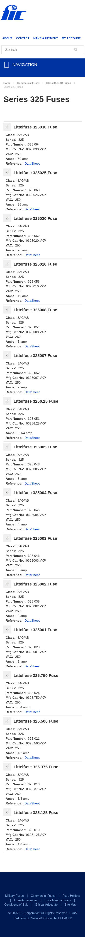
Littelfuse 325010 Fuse (35, 264)
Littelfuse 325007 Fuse (35, 356)
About (7, 38)
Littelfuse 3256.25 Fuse (36, 401)
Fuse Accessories (26, 900)
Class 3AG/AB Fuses (58, 83)
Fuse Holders (71, 895)
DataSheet (32, 163)
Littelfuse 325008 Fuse (35, 310)
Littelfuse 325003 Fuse (35, 538)
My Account (71, 38)
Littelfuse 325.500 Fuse (36, 721)
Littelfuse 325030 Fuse (35, 127)
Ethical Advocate (46, 904)
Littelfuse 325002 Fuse (35, 584)
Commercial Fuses (28, 83)
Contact (22, 38)
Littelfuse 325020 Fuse (35, 218)
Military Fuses (14, 895)
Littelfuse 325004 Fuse (35, 493)
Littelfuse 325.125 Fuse (36, 813)
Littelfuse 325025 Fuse (35, 173)
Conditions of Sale (16, 904)
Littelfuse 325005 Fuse (35, 447)
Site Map (70, 904)
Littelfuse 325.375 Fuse (36, 767)
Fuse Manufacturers (58, 900)
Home (6, 83)
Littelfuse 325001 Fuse (35, 630)
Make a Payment (45, 38)
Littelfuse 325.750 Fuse (36, 675)
